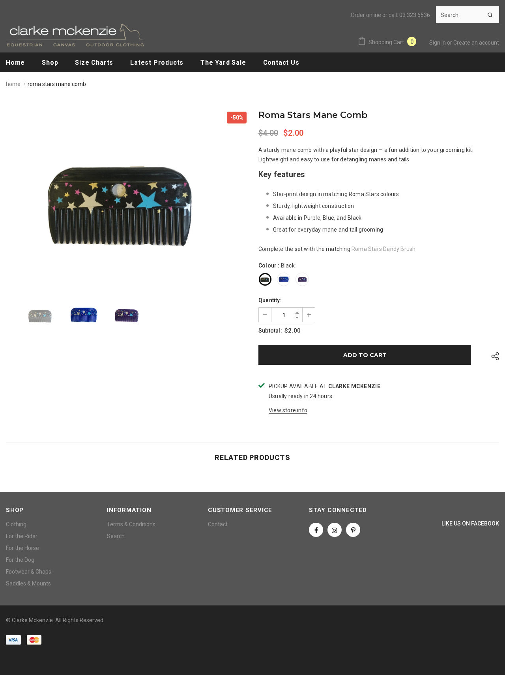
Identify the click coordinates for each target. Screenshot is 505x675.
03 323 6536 (414, 15)
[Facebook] (316, 530)
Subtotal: (270, 330)
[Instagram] (334, 530)
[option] (126, 198)
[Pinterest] (353, 530)
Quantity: (270, 300)
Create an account (476, 42)
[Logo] (75, 35)
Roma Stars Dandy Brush (383, 249)
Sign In (438, 42)
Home (13, 84)
